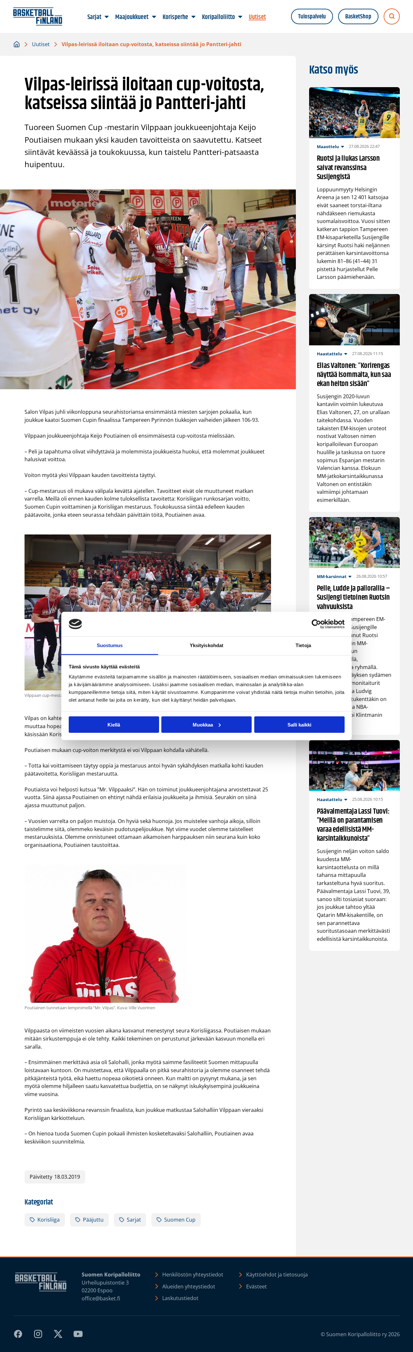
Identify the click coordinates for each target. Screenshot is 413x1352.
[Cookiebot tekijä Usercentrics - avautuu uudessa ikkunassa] (316, 624)
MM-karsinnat (332, 576)
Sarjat (134, 1219)
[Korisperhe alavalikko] (193, 17)
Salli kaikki (299, 724)
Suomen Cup (180, 1219)
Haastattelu (329, 354)
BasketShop (358, 16)
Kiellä (113, 724)
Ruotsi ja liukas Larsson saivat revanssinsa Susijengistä (348, 167)
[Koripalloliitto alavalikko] (240, 17)
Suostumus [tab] (110, 645)
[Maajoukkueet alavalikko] (154, 17)
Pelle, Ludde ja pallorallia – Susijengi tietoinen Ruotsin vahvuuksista (353, 597)
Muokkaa (203, 724)
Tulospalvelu (312, 16)
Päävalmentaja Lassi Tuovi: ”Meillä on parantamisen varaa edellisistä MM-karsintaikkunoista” (353, 825)
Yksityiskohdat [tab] (206, 645)
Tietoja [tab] (303, 645)
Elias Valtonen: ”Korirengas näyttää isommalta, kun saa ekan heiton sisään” (354, 374)
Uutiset (41, 44)
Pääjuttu (93, 1219)
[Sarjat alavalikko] (107, 17)
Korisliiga (48, 1219)
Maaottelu (328, 146)
